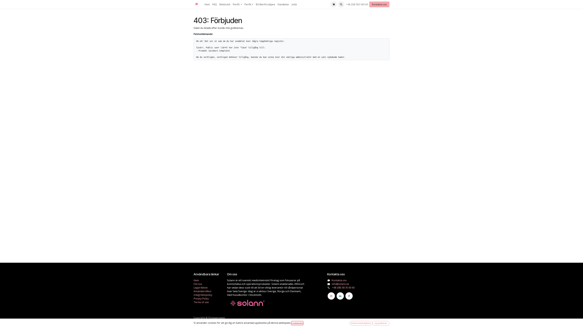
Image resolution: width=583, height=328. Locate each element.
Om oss (198, 284)
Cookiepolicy (297, 323)
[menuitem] (207, 4)
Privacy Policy (201, 298)
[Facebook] (349, 296)
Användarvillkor (202, 291)
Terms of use (201, 302)
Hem (196, 280)
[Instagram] (331, 296)
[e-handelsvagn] (333, 4)
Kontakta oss (379, 4)
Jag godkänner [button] (381, 323)
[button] (341, 4)
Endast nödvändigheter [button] (361, 323)
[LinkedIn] (340, 296)
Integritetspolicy (203, 295)
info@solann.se (340, 284)
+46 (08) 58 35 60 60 (343, 287)
